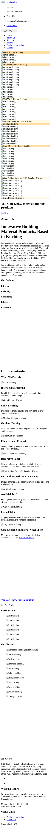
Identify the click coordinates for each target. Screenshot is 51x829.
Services (10, 40)
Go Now (5, 213)
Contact (10, 47)
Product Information (15, 45)
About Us (11, 38)
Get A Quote (12, 25)
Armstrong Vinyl (26, 537)
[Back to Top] (2, 827)
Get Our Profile (7, 605)
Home (9, 35)
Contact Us (11, 819)
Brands (10, 43)
